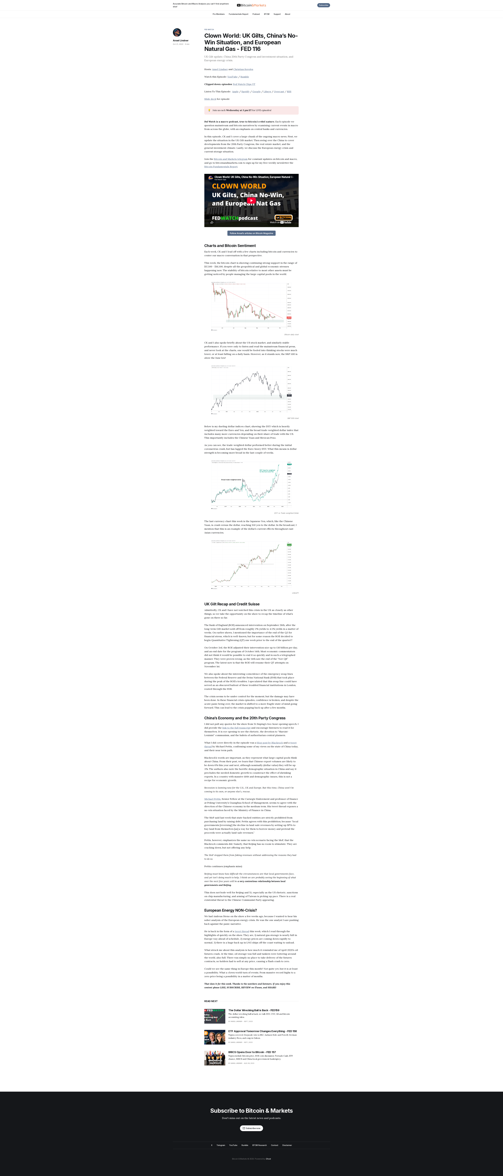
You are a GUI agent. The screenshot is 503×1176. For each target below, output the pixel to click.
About (287, 14)
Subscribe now (253, 1128)
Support (277, 14)
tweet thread (242, 931)
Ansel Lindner (181, 40)
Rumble (244, 76)
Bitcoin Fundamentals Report (220, 166)
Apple (235, 91)
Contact (274, 1145)
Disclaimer (287, 1145)
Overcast (279, 91)
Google (256, 91)
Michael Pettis (212, 798)
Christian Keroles (243, 69)
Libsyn (267, 91)
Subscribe (323, 5)
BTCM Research (259, 1145)
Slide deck (210, 98)
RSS (289, 91)
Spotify (245, 91)
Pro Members (219, 14)
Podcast (256, 14)
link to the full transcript (236, 727)
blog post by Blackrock (270, 742)
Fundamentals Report (238, 14)
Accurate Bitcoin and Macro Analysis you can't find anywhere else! (201, 5)
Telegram (221, 1145)
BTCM (266, 14)
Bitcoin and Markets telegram (231, 159)
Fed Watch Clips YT (244, 84)
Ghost (268, 1159)
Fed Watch (209, 29)
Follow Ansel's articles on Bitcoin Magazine (251, 233)
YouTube (232, 76)
